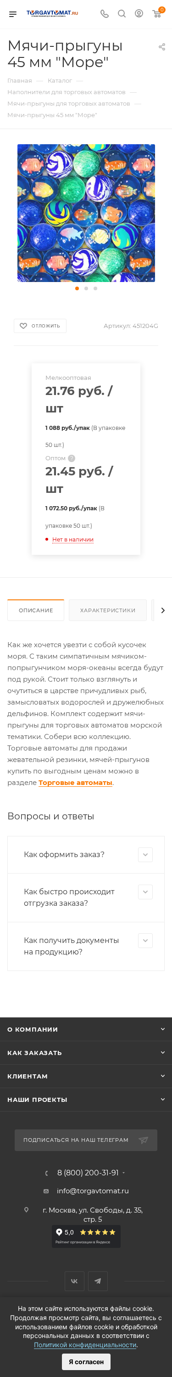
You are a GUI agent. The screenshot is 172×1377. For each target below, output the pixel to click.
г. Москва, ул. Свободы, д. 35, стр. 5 (93, 1215)
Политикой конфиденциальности (85, 1345)
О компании (32, 1029)
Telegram (98, 1281)
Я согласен (86, 1362)
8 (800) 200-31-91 (88, 1173)
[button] (77, 288)
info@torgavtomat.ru (93, 1190)
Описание (36, 610)
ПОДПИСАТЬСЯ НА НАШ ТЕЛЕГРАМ (76, 1140)
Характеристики (107, 610)
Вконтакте (74, 1281)
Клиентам (27, 1076)
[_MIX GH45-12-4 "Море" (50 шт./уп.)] (86, 212)
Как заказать (34, 1052)
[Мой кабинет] (139, 14)
